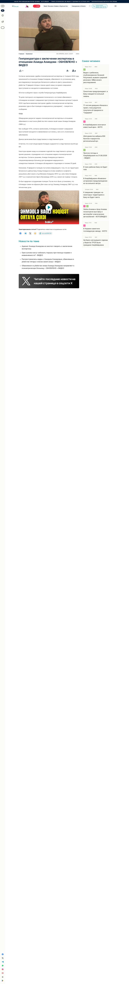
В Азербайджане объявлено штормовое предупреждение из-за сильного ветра (95, 180)
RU (2, 10)
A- (67, 70)
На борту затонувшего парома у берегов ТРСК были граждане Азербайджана (95, 242)
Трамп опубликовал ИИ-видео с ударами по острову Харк (53, 1)
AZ (2, 6)
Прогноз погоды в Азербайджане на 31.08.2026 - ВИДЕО (95, 155)
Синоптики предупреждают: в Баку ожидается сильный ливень (95, 93)
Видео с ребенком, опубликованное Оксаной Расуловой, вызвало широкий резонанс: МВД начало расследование (95, 77)
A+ (74, 70)
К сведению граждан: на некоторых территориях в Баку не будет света (93, 194)
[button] (90, 6)
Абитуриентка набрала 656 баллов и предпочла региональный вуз (94, 138)
